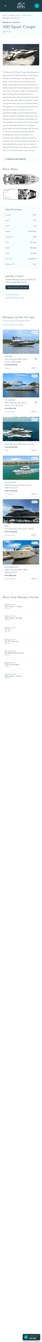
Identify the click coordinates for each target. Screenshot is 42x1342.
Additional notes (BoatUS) (16, 159)
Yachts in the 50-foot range (17, 287)
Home (4, 15)
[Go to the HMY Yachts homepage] (21, 6)
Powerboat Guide (14, 15)
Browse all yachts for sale (14, 298)
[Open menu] (5, 5)
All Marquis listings (12, 294)
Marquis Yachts (26, 15)
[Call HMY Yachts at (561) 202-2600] (36, 5)
